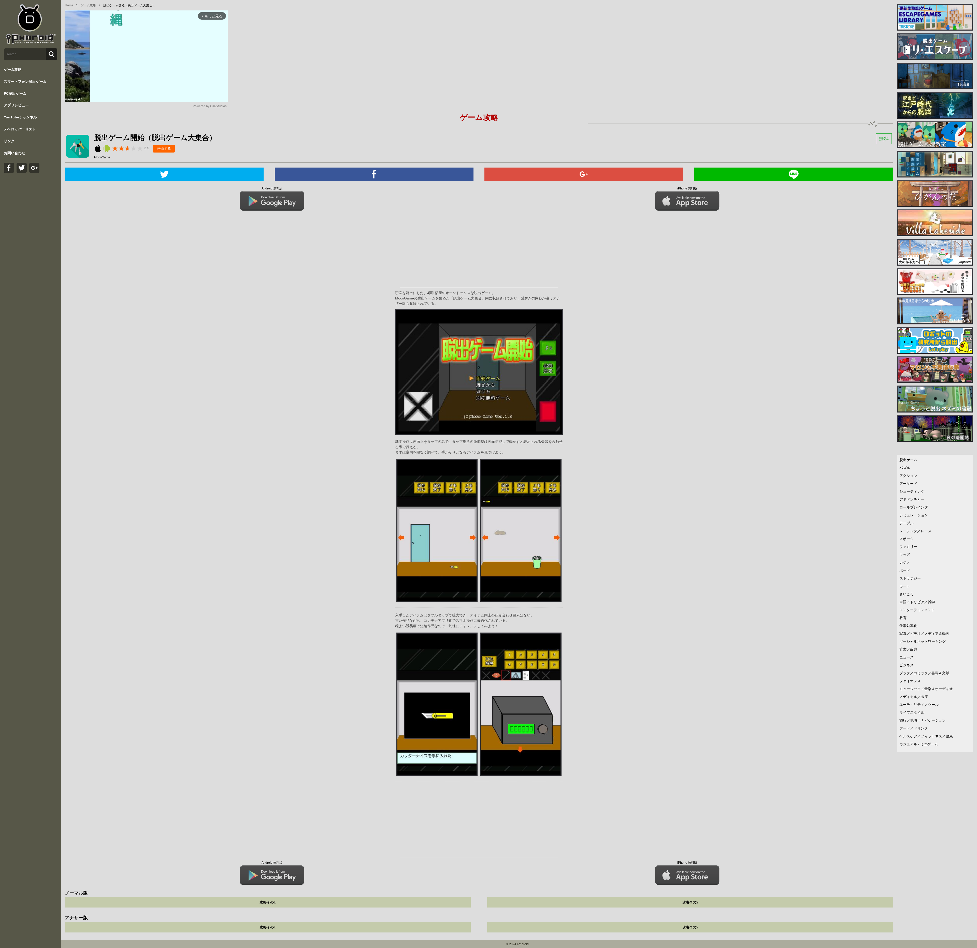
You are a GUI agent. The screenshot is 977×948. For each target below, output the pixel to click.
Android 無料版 (272, 188)
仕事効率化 (908, 626)
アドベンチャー (911, 499)
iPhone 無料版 (687, 188)
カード (904, 586)
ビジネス (906, 665)
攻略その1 (268, 902)
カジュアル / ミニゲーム (918, 744)
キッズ (904, 555)
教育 (903, 618)
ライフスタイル (911, 712)
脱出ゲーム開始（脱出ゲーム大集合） (129, 5)
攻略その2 (690, 902)
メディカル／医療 (913, 697)
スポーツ (906, 539)
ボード (904, 570)
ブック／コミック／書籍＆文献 (924, 673)
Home (69, 5)
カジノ (904, 562)
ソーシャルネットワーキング (922, 641)
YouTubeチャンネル (20, 117)
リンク (9, 141)
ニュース (906, 657)
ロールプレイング (913, 507)
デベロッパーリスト (20, 129)
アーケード (908, 484)
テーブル (906, 523)
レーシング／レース (915, 531)
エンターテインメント (917, 610)
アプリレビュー (16, 105)
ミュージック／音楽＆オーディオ (926, 689)
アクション (908, 476)
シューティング (911, 491)
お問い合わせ (14, 153)
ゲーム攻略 (13, 69)
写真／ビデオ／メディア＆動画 (924, 633)
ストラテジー (910, 578)
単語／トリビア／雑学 (917, 602)
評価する (164, 148)
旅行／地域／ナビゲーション (922, 720)
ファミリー (908, 547)
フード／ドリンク (913, 728)
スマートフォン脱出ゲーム (25, 81)
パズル (904, 468)
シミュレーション (913, 515)
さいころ (906, 594)
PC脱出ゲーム (15, 93)
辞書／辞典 (908, 649)
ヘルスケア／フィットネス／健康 (926, 736)
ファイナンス (910, 681)
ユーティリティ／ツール (919, 705)
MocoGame (102, 157)
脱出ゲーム (908, 460)
